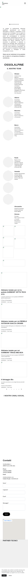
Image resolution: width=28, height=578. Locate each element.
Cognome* (5, 489)
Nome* (4, 483)
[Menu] (25, 3)
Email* (4, 496)
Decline (10, 575)
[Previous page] (6, 389)
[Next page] (21, 389)
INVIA (6, 514)
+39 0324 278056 (7, 470)
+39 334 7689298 (7, 472)
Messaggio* (6, 503)
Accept (4, 575)
